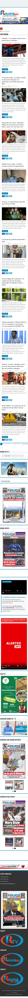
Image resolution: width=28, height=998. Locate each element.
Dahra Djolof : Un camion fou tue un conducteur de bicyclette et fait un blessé (14, 408)
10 (15, 444)
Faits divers (12, 42)
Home (2, 31)
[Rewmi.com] (10, 13)
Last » (2, 447)
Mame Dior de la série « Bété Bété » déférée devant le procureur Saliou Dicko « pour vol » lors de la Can (13, 125)
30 (21, 445)
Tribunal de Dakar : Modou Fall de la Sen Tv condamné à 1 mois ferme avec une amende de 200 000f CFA (14, 324)
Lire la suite (5, 69)
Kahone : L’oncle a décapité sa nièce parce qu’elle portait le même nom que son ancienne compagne (13, 366)
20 (18, 444)
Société (16, 328)
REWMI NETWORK (21, 995)
